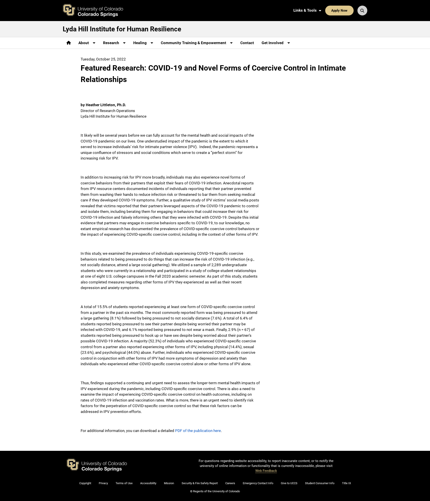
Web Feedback (266, 471)
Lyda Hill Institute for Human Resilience (122, 29)
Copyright (85, 483)
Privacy (103, 483)
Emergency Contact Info (258, 483)
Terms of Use (124, 483)
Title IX (346, 483)
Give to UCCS (289, 483)
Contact (247, 43)
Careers (230, 483)
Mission (169, 483)
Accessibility (148, 483)
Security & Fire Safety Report (200, 483)
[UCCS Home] (96, 10)
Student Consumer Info (319, 483)
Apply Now (339, 11)
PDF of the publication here (198, 430)
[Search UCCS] (362, 10)
